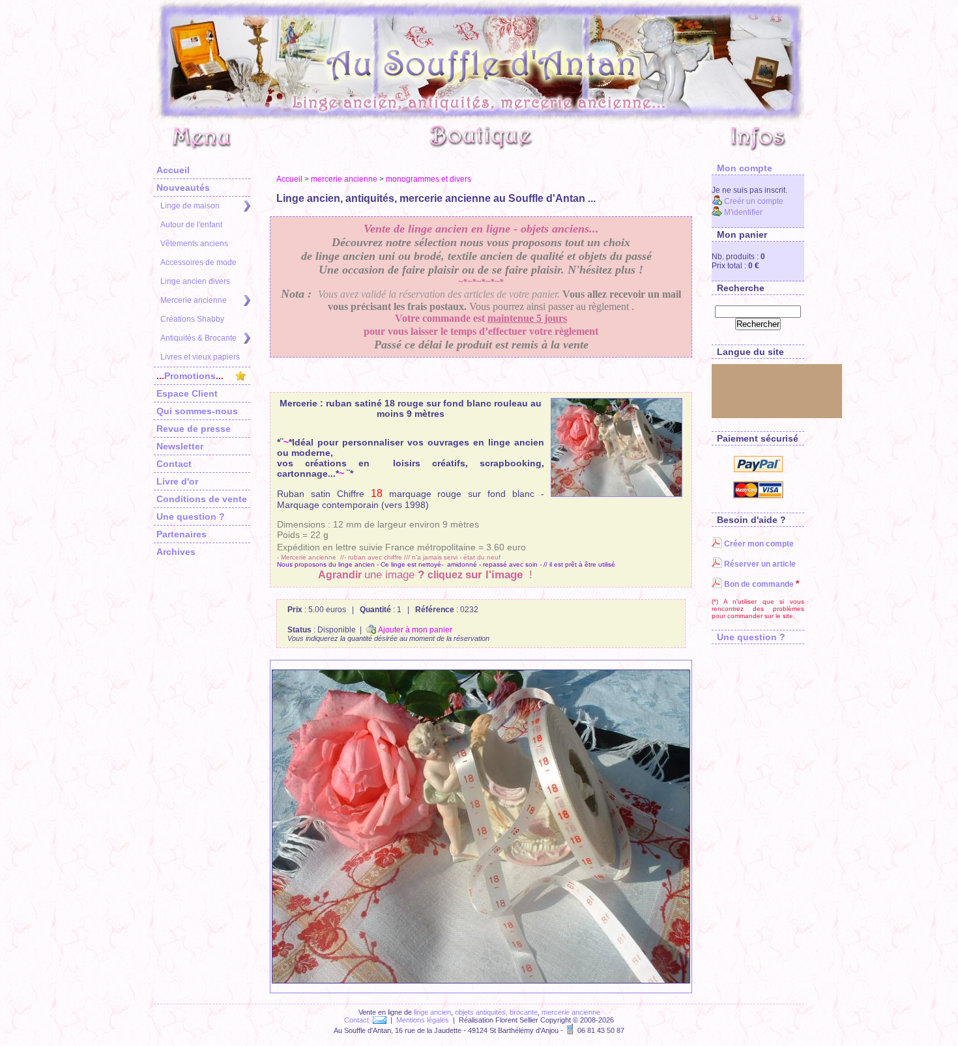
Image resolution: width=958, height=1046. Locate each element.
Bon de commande (758, 584)
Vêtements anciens (194, 243)
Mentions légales (422, 1020)
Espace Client (187, 393)
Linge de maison (190, 205)
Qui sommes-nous (197, 411)
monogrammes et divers (428, 179)
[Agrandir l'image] (616, 447)
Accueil (173, 170)
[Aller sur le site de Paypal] (758, 469)
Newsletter (179, 446)
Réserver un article (759, 564)
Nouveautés (183, 187)
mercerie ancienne (344, 179)
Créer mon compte (758, 543)
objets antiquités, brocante (496, 1012)
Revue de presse (193, 428)
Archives (176, 551)
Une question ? (190, 516)
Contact (174, 464)
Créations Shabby (192, 319)
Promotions (190, 376)
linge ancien (432, 1012)
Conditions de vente (201, 499)
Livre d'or (177, 481)
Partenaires (181, 534)
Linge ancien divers (195, 281)
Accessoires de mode (198, 262)
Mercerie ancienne (193, 300)
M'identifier (742, 212)
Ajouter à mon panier (414, 629)
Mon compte (742, 168)
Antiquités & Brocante (198, 338)
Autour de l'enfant (191, 224)
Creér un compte (752, 201)
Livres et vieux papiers (200, 356)
